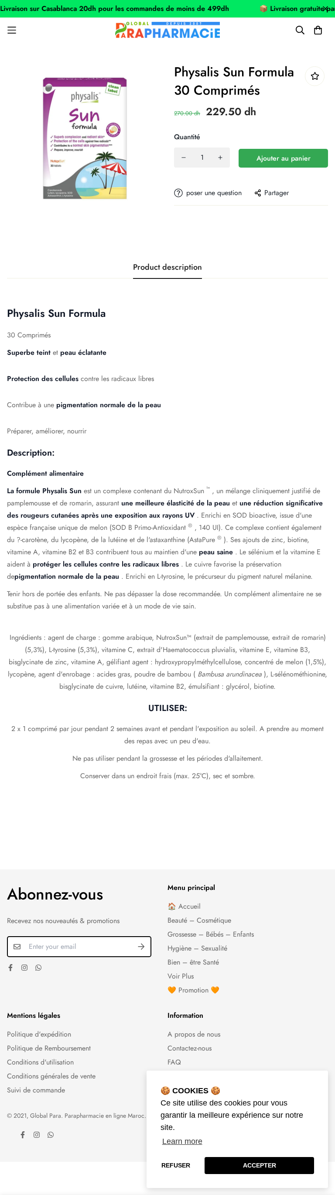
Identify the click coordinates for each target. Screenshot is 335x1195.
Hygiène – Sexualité (197, 948)
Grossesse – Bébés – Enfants (211, 934)
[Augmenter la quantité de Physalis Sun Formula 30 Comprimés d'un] (220, 158)
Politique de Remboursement (49, 1048)
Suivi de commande (36, 1090)
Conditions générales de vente (51, 1076)
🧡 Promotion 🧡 (193, 990)
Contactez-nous (190, 1048)
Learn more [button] (182, 1141)
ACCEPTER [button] (259, 1165)
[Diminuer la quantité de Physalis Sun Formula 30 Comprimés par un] (183, 158)
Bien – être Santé (193, 962)
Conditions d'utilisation (40, 1062)
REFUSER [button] (175, 1165)
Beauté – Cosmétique (199, 920)
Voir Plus (181, 976)
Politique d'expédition (39, 1034)
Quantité (187, 137)
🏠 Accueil (184, 906)
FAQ (174, 1062)
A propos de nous (194, 1034)
